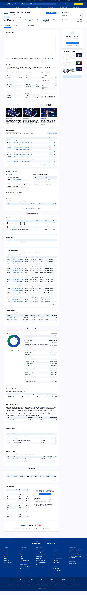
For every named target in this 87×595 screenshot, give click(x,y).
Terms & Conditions (46, 309)
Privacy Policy (54, 309)
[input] (39, 305)
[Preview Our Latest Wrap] (28, 308)
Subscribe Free (60, 305)
